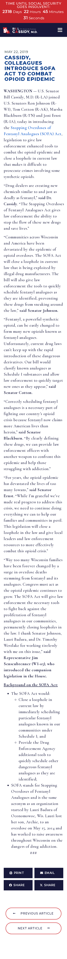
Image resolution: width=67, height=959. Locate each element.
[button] (60, 30)
